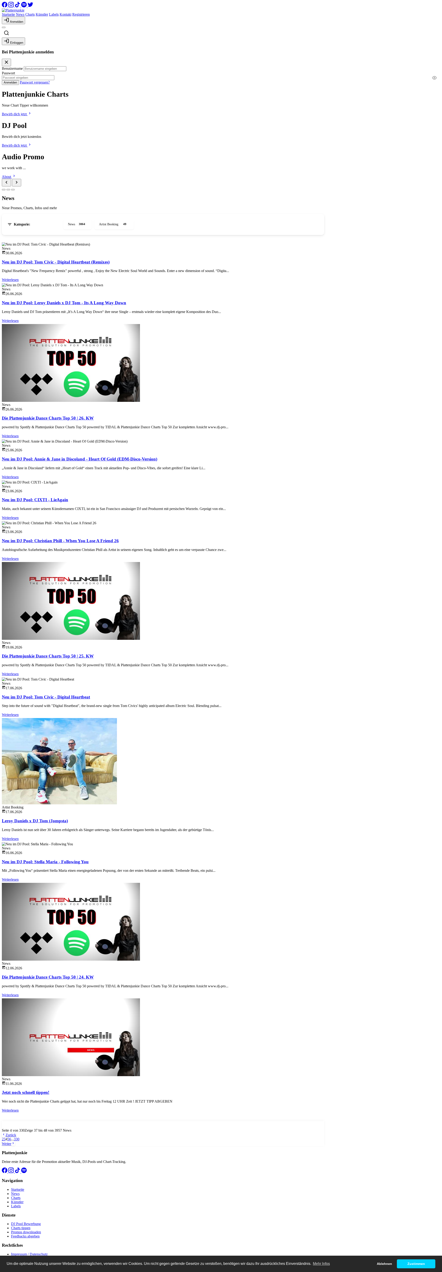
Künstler (42, 14)
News (20, 14)
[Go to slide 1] (4, 189)
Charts (30, 14)
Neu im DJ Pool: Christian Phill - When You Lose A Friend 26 (60, 540)
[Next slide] (16, 182)
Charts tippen (20, 1228)
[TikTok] (18, 6)
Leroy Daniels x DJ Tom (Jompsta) (35, 820)
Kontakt (65, 14)
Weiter (6, 1144)
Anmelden (10, 82)
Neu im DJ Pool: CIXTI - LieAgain (35, 499)
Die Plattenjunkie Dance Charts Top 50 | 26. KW (48, 418)
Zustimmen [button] (416, 1264)
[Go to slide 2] (8, 189)
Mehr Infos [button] (321, 1264)
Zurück (11, 1135)
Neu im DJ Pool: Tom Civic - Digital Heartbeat (46, 697)
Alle (46, 224)
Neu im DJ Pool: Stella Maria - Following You (45, 861)
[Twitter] (30, 6)
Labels (54, 14)
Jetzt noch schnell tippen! (25, 1092)
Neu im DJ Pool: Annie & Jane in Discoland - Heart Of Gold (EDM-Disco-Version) (79, 459)
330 (16, 1139)
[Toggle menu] (4, 27)
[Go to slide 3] (13, 189)
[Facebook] (5, 6)
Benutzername (12, 68)
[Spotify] (24, 6)
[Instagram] (11, 6)
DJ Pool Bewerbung (26, 1224)
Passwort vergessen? (35, 82)
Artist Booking (112, 224)
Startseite (8, 14)
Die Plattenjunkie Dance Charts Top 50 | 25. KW (48, 656)
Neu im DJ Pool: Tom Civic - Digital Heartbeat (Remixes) (56, 262)
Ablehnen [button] (384, 1264)
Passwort (8, 73)
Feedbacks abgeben (25, 1236)
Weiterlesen (10, 280)
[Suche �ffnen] (6, 33)
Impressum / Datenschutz (29, 1254)
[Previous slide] (6, 182)
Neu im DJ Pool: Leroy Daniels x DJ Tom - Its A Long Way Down (64, 302)
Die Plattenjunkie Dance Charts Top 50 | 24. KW (48, 977)
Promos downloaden (26, 1232)
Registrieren (81, 14)
